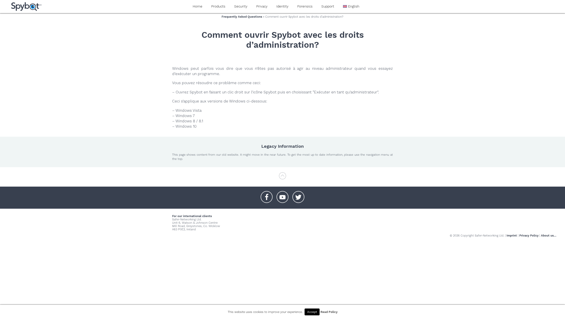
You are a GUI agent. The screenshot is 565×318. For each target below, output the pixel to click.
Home (197, 6)
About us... (548, 235)
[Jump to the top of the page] (282, 177)
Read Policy (328, 312)
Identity (282, 6)
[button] (267, 195)
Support (327, 6)
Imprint (512, 235)
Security (240, 6)
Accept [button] (312, 312)
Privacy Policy (529, 235)
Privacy (261, 6)
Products (218, 6)
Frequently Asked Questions (242, 16)
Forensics (305, 6)
